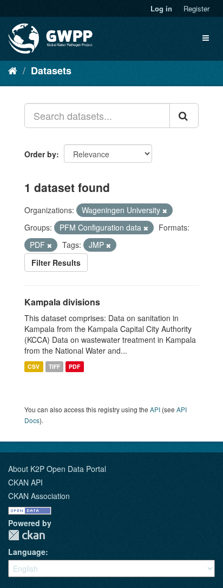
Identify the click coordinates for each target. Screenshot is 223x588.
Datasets (51, 70)
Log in (161, 8)
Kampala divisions (62, 302)
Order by (40, 154)
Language (26, 551)
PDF (74, 366)
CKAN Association (39, 495)
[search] (184, 115)
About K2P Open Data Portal (57, 468)
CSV (34, 366)
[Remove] (164, 210)
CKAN (26, 535)
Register (196, 8)
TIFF (54, 366)
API (155, 409)
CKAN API (25, 482)
